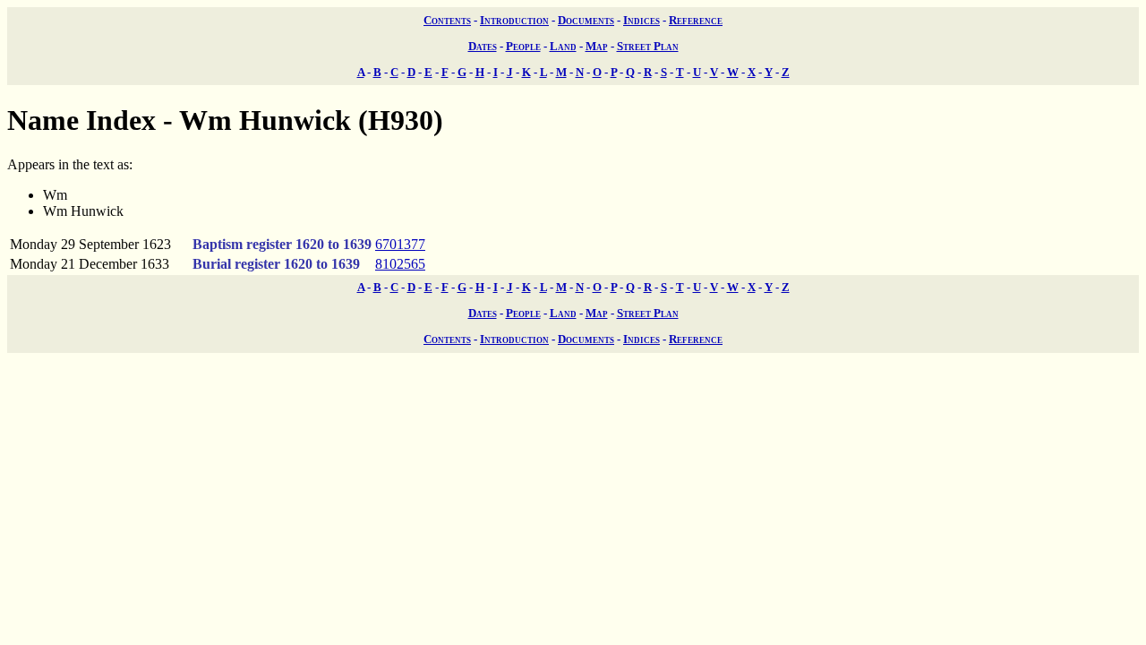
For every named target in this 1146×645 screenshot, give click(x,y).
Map (597, 46)
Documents (586, 20)
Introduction (514, 20)
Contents (447, 20)
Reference (696, 20)
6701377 (400, 244)
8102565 (400, 263)
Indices (641, 20)
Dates (482, 46)
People (523, 46)
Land (563, 46)
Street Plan (648, 46)
